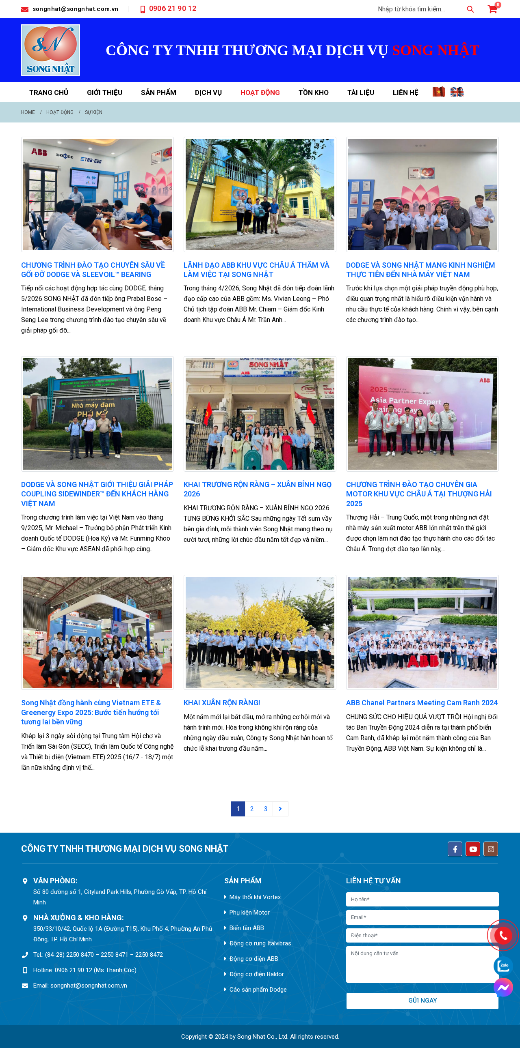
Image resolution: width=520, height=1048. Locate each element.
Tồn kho (314, 92)
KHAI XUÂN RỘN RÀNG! (222, 702)
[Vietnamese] (439, 95)
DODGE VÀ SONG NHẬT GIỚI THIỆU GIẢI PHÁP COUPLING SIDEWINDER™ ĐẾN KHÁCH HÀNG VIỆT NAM (97, 494)
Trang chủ (48, 92)
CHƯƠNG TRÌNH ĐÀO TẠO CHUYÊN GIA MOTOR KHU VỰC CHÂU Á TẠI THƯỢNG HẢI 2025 (419, 494)
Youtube (473, 849)
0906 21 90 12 (173, 8)
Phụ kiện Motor (250, 912)
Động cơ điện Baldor (257, 974)
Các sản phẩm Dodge (258, 989)
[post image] (97, 194)
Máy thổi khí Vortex (255, 897)
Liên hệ (405, 92)
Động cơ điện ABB (254, 958)
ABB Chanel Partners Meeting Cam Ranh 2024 (422, 702)
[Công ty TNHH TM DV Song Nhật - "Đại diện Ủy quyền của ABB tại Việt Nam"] (50, 50)
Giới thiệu (104, 92)
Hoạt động (260, 92)
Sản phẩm (158, 92)
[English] (457, 95)
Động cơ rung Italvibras (260, 943)
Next (281, 808)
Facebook (455, 849)
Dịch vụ (208, 92)
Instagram (490, 849)
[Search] (470, 9)
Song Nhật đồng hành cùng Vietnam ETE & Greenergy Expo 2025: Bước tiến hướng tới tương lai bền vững (91, 712)
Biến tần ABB (247, 928)
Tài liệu (360, 92)
